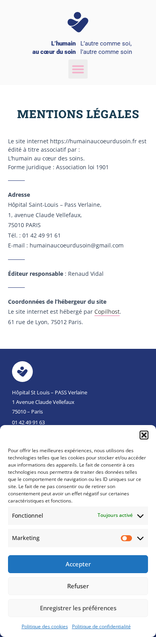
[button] (144, 435)
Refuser (78, 586)
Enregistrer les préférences (78, 608)
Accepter (78, 564)
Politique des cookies (45, 626)
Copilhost (107, 311)
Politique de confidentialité (101, 626)
